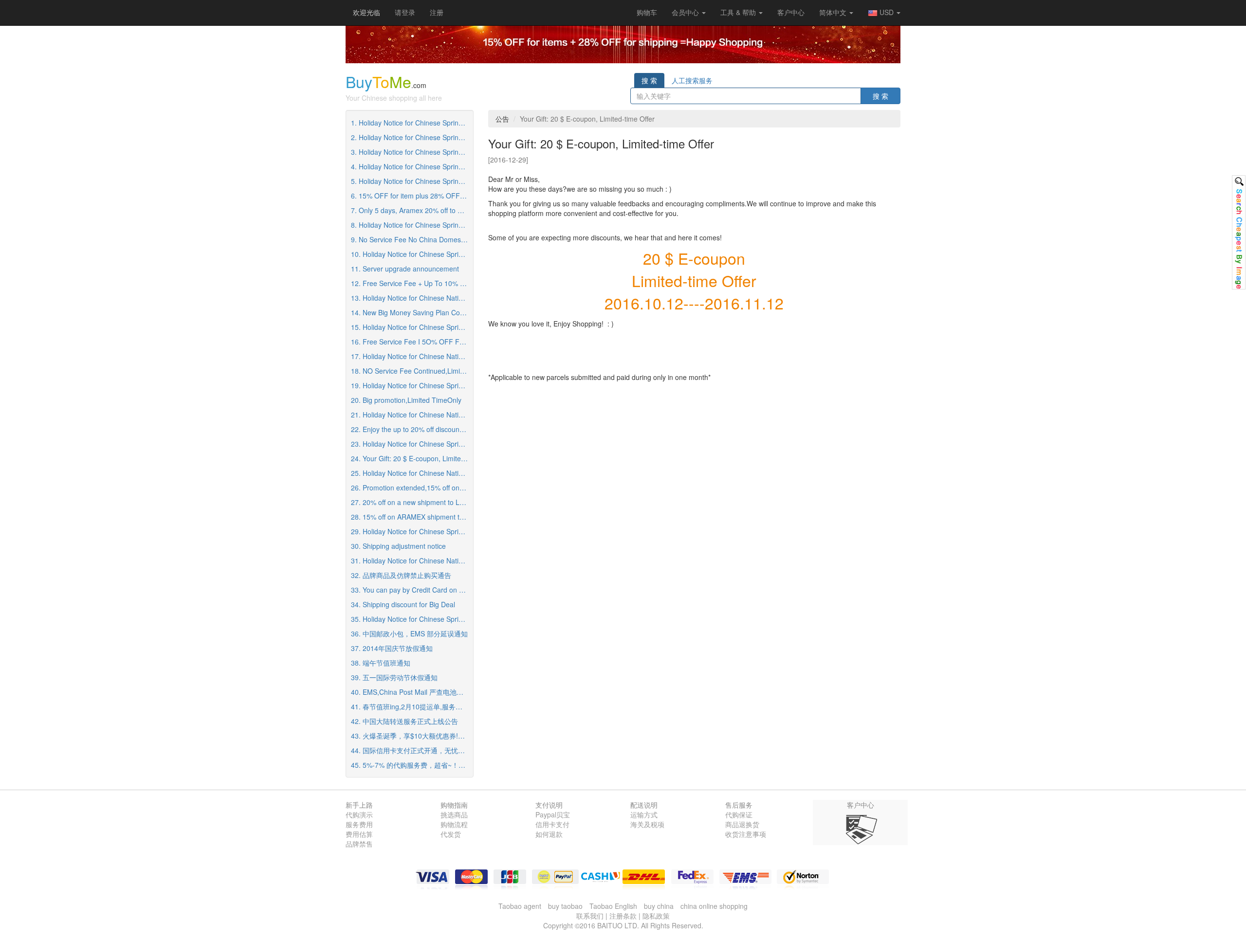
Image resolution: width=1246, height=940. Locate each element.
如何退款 (549, 834)
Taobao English (613, 906)
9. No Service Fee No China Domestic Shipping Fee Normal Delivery (412, 239)
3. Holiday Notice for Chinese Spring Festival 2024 (412, 152)
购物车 (647, 12)
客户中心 (791, 12)
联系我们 (590, 916)
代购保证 (738, 814)
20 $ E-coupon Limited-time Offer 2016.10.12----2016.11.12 (694, 280)
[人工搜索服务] (1239, 232)
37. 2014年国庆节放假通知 (392, 648)
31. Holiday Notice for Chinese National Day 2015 (412, 560)
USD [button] (887, 12)
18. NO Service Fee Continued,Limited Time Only (412, 371)
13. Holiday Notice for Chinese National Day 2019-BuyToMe (412, 298)
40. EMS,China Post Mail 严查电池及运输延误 (412, 692)
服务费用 (359, 824)
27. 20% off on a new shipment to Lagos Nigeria (412, 502)
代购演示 (359, 814)
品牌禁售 (359, 844)
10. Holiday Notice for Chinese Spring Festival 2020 (412, 254)
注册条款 (623, 916)
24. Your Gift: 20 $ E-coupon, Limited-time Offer (412, 458)
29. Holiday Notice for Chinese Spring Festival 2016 (412, 531)
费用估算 (359, 834)
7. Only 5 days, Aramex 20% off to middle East (412, 210)
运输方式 (644, 814)
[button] (646, 12)
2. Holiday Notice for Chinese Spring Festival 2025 (412, 137)
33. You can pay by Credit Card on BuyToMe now (412, 590)
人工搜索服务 (692, 80)
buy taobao (565, 906)
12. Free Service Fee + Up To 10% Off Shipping (412, 283)
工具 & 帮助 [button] (739, 12)
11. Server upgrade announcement (405, 268)
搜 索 (649, 80)
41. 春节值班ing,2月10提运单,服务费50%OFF (412, 706)
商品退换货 (742, 824)
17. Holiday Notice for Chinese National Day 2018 (412, 356)
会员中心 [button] (686, 12)
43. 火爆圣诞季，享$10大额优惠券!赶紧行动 (412, 736)
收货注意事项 (745, 834)
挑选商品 (454, 814)
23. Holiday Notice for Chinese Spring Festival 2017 (412, 444)
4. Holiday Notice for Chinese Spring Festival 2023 (412, 166)
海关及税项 (647, 824)
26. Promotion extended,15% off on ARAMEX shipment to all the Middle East (412, 487)
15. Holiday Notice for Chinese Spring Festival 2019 (412, 327)
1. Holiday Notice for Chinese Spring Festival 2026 (412, 122)
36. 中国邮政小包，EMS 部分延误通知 (409, 633)
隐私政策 (656, 916)
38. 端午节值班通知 (380, 663)
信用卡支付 (552, 824)
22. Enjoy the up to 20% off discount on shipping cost (412, 429)
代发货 (450, 834)
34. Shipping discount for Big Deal (403, 604)
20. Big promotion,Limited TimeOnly (406, 400)
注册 (436, 12)
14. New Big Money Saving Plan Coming (412, 312)
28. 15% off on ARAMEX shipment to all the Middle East (412, 517)
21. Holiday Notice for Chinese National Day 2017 (412, 414)
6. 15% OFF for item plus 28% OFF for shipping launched (412, 195)
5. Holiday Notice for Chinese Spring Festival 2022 (412, 181)
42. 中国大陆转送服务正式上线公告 (404, 721)
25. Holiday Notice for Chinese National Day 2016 (412, 473)
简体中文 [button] (833, 12)
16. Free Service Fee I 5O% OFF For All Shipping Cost (412, 341)
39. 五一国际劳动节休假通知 (394, 677)
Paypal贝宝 (552, 814)
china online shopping (714, 906)
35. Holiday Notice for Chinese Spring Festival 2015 (412, 619)
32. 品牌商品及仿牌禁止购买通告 (401, 575)
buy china (659, 906)
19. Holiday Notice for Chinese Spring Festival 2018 (412, 385)
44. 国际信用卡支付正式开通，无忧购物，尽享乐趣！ (412, 750)
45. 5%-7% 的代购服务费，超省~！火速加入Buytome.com (412, 765)
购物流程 (454, 824)
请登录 (405, 12)
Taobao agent (519, 906)
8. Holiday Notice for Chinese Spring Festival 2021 (412, 225)
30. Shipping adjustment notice (398, 546)
